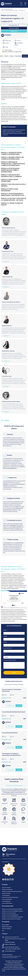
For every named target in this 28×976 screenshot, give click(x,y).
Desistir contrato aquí (7, 954)
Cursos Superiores (6, 901)
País (4, 654)
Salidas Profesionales (7, 926)
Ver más (19, 705)
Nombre (5, 630)
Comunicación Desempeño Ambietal (13, 965)
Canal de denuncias (18, 964)
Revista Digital (5, 924)
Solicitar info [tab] (14, 31)
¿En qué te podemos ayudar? (9, 660)
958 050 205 (12, 944)
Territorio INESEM (6, 928)
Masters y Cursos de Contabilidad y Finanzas (12, 911)
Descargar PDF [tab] (13, 25)
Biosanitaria (4, 803)
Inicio (2, 9)
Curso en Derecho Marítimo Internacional (13, 712)
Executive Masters (6, 887)
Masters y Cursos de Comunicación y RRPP (12, 909)
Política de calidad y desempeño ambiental (13, 967)
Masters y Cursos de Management (10, 915)
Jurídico (23, 822)
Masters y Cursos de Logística (9, 913)
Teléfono (5, 642)
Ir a (5, 261)
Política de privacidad (16, 961)
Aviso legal (7, 961)
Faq (3, 930)
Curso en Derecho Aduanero (10, 732)
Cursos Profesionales (7, 899)
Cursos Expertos (6, 895)
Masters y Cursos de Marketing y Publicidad (12, 916)
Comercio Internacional (8, 9)
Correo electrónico (7, 648)
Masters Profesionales (7, 889)
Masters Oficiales (6, 893)
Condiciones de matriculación (13, 962)
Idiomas (23, 812)
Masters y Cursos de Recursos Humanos (11, 918)
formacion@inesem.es (10, 951)
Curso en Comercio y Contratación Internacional (11, 690)
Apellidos (5, 636)
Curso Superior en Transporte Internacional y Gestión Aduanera (11, 754)
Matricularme (14, 28)
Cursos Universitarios (7, 903)
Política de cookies (8, 964)
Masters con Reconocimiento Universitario (12, 891)
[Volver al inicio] (6, 3)
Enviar (14, 672)
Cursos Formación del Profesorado (10, 897)
